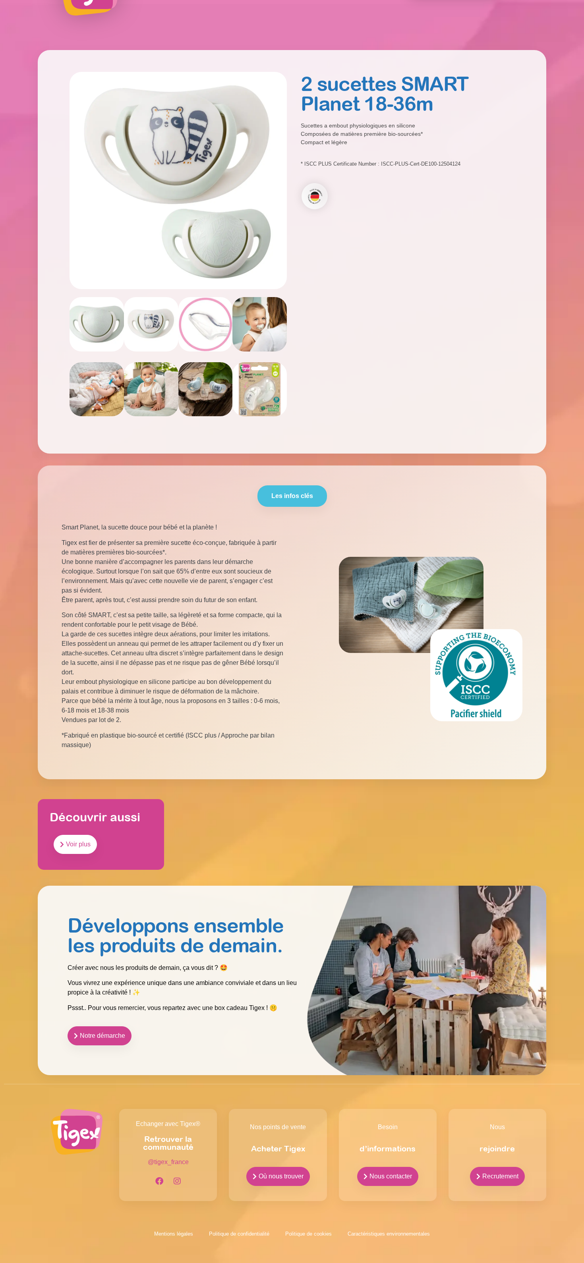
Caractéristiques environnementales (389, 1234)
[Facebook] (159, 1181)
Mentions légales (173, 1234)
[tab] (292, 496)
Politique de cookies (308, 1234)
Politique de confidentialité (239, 1234)
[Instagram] (177, 1181)
